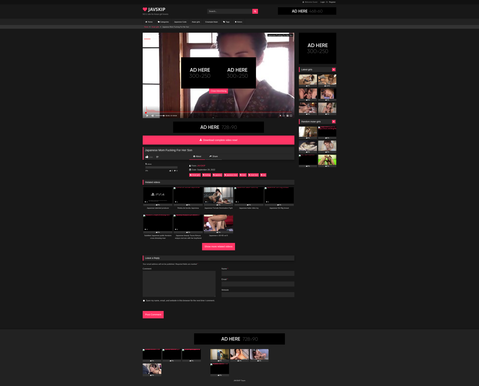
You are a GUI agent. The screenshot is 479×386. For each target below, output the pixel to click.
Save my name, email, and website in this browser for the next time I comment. (180, 300)
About (198, 156)
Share (215, 156)
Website (225, 290)
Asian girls (196, 22)
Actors (239, 22)
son (264, 175)
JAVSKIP (156, 9)
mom (244, 175)
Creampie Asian (211, 22)
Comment (147, 269)
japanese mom (232, 175)
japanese (218, 175)
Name (225, 269)
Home (150, 22)
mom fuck (254, 175)
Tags (228, 22)
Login (322, 2)
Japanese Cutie (180, 22)
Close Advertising (218, 91)
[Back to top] (471, 378)
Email (225, 279)
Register (332, 2)
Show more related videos (219, 246)
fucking (207, 175)
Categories (164, 22)
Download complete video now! (220, 140)
